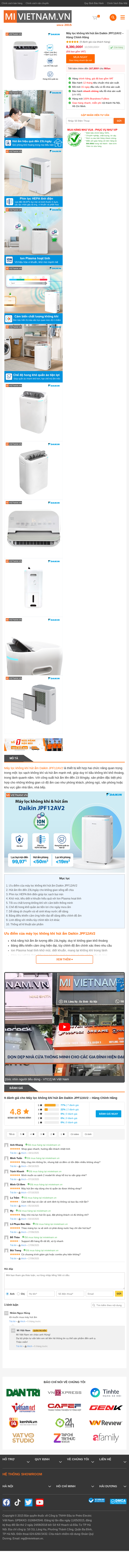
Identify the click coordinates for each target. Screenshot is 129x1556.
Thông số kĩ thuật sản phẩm (24, 924)
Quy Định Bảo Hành (94, 3)
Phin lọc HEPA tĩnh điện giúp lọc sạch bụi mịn (34, 894)
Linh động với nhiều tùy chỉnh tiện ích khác (33, 920)
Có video (75, 1134)
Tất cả (11, 1134)
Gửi (119, 1293)
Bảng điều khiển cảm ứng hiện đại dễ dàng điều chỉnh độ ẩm (44, 915)
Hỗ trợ (8, 1459)
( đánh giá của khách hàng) (95, 41)
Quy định (42, 1459)
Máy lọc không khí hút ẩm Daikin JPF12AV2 (33, 768)
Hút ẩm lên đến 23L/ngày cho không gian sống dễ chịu (40, 890)
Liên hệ (105, 1459)
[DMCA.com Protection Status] (118, 1501)
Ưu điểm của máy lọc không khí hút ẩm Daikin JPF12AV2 (41, 885)
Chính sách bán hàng (12, 3)
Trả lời (13, 1153)
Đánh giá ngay (108, 1113)
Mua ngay (80, 59)
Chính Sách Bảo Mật (117, 3)
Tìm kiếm (93, 1305)
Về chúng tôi (78, 1459)
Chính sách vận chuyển (37, 3)
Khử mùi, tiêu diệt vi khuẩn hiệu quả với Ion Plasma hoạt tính (43, 898)
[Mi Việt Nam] (38, 17)
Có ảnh (88, 1134)
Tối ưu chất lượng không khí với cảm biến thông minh (39, 902)
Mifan (107, 68)
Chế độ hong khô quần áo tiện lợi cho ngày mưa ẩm (38, 907)
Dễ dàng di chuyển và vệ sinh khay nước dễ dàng (37, 911)
